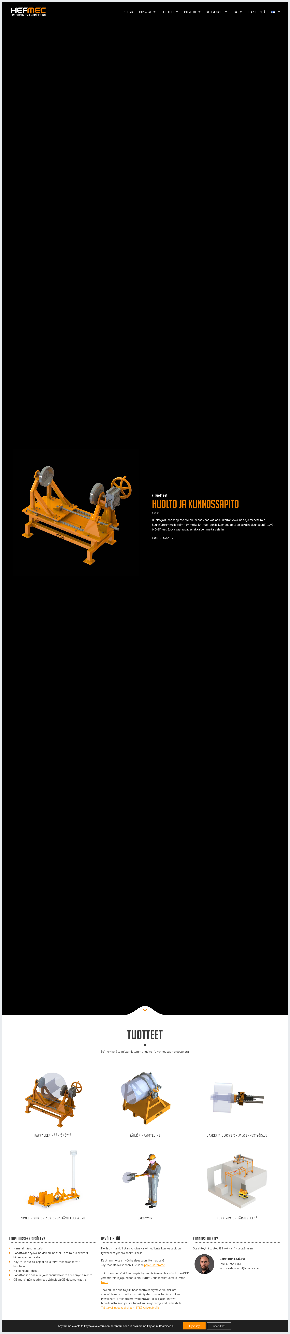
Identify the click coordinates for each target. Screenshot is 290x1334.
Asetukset (219, 1325)
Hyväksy (194, 1325)
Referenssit (215, 12)
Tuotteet (168, 12)
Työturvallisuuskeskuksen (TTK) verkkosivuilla (130, 1307)
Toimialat (145, 12)
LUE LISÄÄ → (163, 537)
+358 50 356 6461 (230, 1263)
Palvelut (190, 12)
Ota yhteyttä (257, 12)
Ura (235, 12)
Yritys (128, 12)
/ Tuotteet (159, 495)
